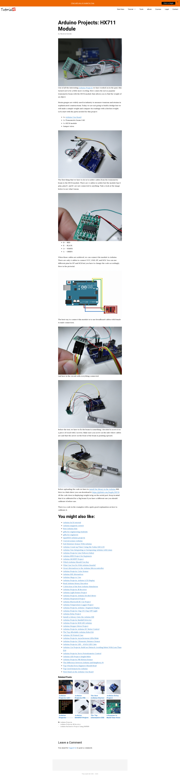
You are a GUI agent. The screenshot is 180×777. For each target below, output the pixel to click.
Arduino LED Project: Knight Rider (77, 656)
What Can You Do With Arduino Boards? (79, 565)
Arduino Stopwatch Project (74, 599)
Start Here (120, 9)
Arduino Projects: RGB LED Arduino (77, 623)
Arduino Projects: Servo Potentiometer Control (82, 653)
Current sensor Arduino (73, 541)
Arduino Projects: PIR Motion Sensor (78, 659)
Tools (141, 9)
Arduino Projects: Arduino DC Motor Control (81, 629)
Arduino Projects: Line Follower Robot (78, 553)
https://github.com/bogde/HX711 (105, 492)
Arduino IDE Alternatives (73, 574)
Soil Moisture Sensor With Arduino (77, 544)
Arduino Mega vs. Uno (72, 577)
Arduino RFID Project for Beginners (77, 556)
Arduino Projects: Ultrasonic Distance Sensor (81, 641)
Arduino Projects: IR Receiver (75, 589)
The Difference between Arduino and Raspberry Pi (83, 662)
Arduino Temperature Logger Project (78, 605)
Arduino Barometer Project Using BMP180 (74, 726)
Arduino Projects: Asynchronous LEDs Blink (81, 638)
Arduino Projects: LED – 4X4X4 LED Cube (80, 644)
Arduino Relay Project (72, 614)
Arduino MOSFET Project (73, 559)
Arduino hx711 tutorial (72, 522)
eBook (149, 9)
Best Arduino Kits (70, 529)
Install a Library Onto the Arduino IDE (78, 617)
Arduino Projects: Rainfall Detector (77, 620)
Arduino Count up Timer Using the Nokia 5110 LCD (84, 547)
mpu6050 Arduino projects (74, 538)
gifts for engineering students (75, 532)
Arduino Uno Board (73, 117)
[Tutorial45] (8, 9)
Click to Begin (168, 3)
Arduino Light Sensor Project (75, 592)
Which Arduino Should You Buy (76, 562)
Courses (158, 9)
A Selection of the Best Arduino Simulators (80, 586)
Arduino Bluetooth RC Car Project (77, 602)
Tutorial (130, 9)
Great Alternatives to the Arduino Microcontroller (83, 568)
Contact (175, 9)
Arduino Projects (86, 88)
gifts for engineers (70, 535)
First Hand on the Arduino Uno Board (78, 672)
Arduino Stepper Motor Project (75, 626)
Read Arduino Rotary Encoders (75, 583)
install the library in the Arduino (102, 489)
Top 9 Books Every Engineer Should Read (80, 666)
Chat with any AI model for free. (82, 3)
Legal (167, 9)
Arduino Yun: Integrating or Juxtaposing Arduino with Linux (87, 550)
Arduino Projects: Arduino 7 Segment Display (81, 608)
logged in (72, 748)
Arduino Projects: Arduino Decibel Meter (79, 596)
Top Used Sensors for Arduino (75, 669)
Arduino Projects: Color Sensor (75, 571)
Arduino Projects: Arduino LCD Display (79, 580)
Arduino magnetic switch (73, 526)
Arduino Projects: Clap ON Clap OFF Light (80, 611)
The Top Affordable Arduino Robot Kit (78, 632)
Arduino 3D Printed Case (73, 635)
